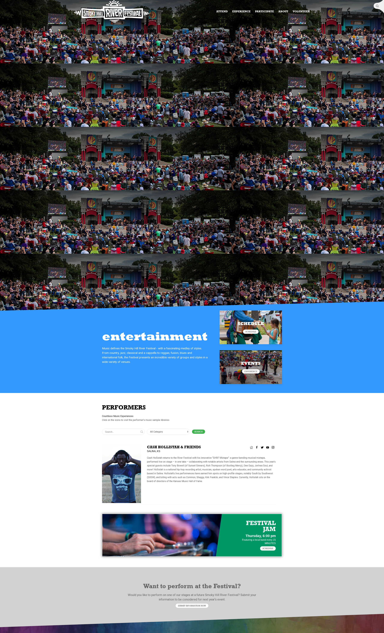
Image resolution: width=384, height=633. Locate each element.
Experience (241, 11)
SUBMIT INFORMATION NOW (192, 606)
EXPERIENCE (250, 371)
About (283, 11)
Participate (264, 11)
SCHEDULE (250, 331)
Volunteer (301, 11)
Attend (222, 11)
